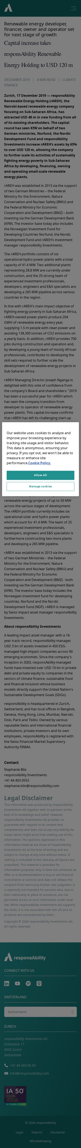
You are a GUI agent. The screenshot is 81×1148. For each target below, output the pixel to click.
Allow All (40, 475)
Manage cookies (40, 486)
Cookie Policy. (39, 463)
